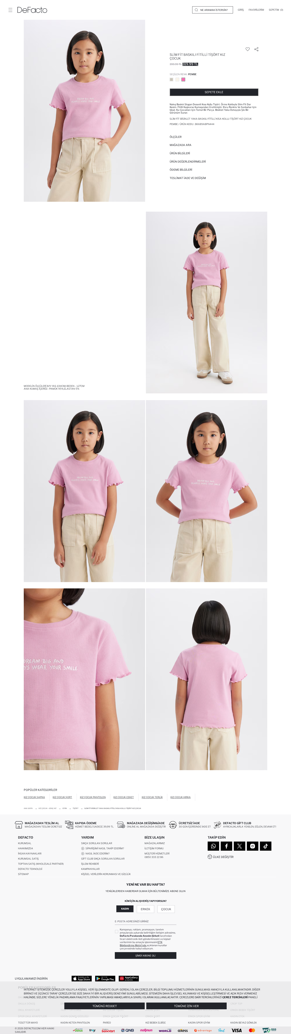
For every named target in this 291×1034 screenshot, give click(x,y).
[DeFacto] (32, 10)
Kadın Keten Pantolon (75, 1022)
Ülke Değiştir (223, 857)
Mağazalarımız (155, 843)
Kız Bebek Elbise (156, 1022)
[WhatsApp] (213, 846)
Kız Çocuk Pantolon (93, 797)
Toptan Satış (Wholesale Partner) (41, 863)
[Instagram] (252, 846)
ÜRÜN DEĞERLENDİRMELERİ (188, 161)
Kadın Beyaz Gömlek (243, 1022)
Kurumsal (24, 843)
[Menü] (10, 10)
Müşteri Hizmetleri (157, 853)
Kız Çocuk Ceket (123, 797)
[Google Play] (105, 978)
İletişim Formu (154, 848)
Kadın (125, 908)
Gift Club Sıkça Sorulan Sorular (103, 858)
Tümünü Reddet (104, 1006)
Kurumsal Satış (28, 858)
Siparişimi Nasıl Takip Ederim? (104, 848)
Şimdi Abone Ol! (145, 955)
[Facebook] (226, 846)
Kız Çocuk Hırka (180, 797)
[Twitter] (239, 846)
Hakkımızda (25, 848)
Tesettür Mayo (28, 1022)
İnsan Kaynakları (29, 853)
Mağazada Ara (180, 145)
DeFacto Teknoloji (30, 868)
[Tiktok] (265, 846)
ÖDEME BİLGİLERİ (181, 169)
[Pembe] (183, 79)
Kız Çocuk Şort (62, 797)
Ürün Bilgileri (180, 153)
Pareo (107, 1022)
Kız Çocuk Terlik (152, 797)
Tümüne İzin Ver (186, 1006)
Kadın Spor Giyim (199, 1022)
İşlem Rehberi (90, 863)
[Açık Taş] (171, 79)
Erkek (145, 909)
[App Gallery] (129, 978)
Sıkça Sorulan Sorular (96, 843)
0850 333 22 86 (154, 857)
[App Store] (81, 978)
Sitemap (23, 874)
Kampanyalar (90, 868)
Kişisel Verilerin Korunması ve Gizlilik (106, 874)
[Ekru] (177, 79)
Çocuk (166, 909)
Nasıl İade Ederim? (96, 853)
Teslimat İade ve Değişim (188, 178)
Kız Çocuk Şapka (34, 797)
